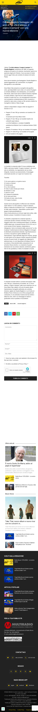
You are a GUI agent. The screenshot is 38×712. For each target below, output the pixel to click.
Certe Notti (4, 7)
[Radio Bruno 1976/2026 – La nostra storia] (9, 478)
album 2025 (12, 303)
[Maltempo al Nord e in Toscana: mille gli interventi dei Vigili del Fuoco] (9, 487)
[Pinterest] (14, 314)
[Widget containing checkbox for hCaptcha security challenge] (17, 370)
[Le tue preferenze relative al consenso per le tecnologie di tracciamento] (3, 709)
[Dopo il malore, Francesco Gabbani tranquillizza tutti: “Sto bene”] (9, 545)
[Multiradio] (18, 628)
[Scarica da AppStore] (9, 685)
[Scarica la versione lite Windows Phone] (27, 685)
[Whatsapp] (12, 657)
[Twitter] (10, 314)
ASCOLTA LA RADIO (32, 6)
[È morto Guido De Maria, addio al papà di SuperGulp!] (20, 453)
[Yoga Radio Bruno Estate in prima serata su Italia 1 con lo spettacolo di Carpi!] (9, 536)
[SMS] (8, 657)
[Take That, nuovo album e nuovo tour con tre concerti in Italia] (20, 508)
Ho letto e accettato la (17, 364)
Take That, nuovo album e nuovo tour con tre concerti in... (20, 522)
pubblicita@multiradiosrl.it (15, 634)
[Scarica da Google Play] (17, 685)
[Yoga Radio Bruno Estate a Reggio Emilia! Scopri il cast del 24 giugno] (8, 602)
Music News (8, 19)
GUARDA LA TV (31, 8)
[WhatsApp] (18, 314)
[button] (35, 2)
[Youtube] (30, 671)
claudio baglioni (21, 303)
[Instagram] (16, 671)
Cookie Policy (20, 710)
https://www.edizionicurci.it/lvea (13, 213)
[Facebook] (6, 314)
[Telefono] (25, 657)
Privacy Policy (23, 364)
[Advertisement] (20, 53)
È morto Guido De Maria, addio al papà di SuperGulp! (18, 464)
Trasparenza (29, 710)
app (4, 19)
